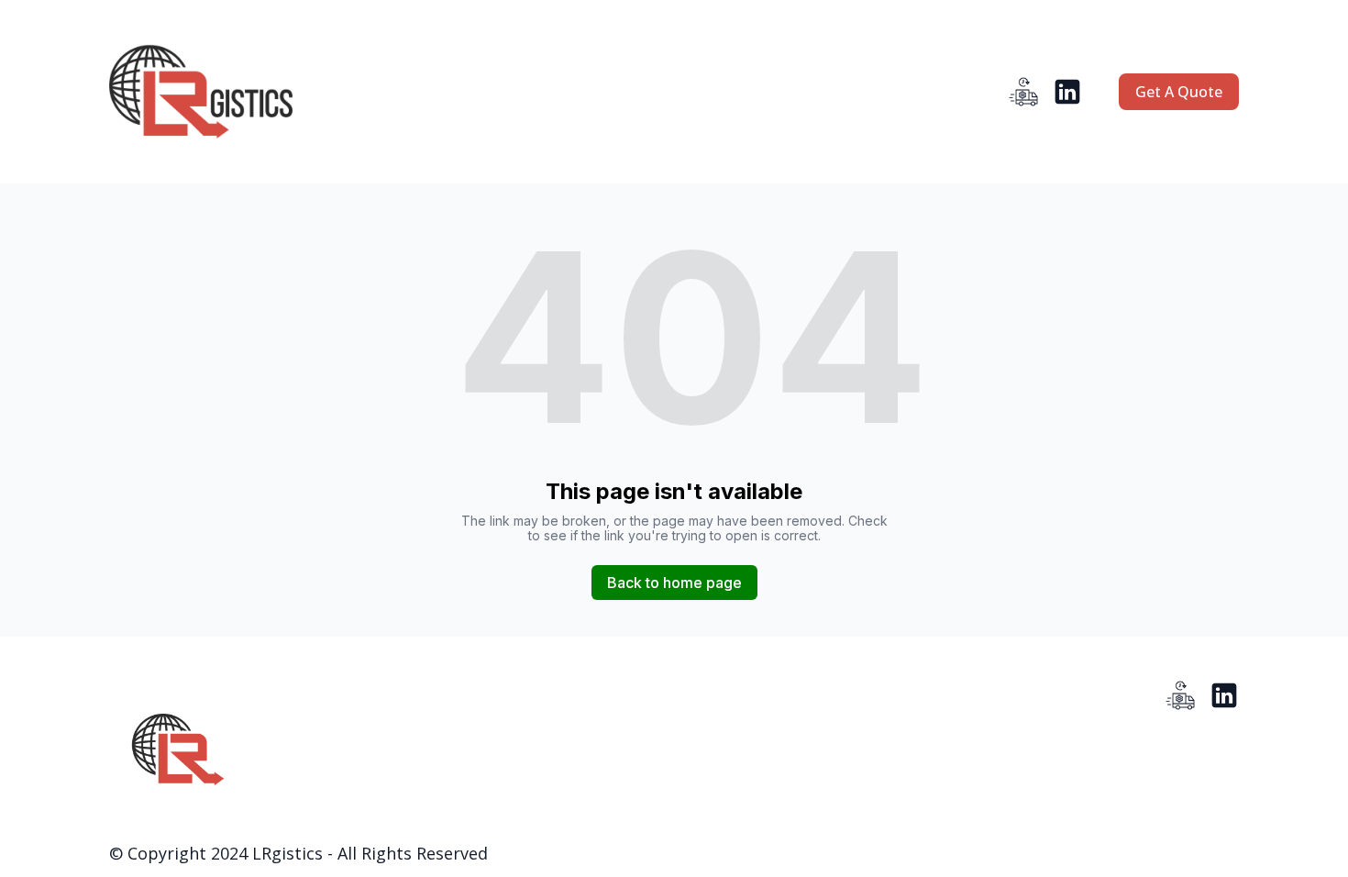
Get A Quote (1178, 92)
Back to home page (674, 582)
